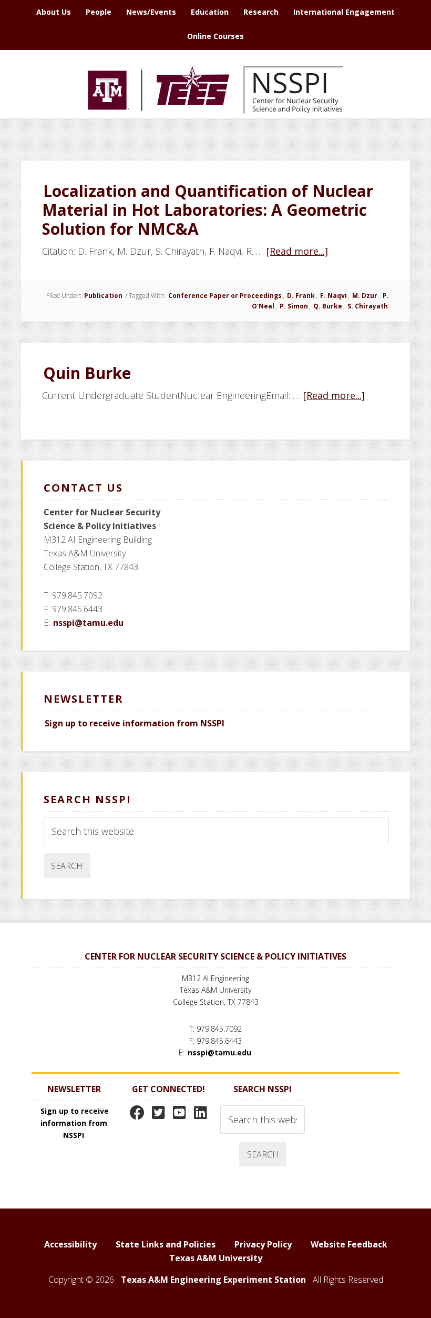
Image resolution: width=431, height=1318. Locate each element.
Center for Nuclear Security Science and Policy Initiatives (215, 89)
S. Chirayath (367, 306)
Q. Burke (327, 306)
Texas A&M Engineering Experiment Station (213, 1279)
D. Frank (301, 295)
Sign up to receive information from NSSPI (134, 723)
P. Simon (294, 306)
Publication (103, 295)
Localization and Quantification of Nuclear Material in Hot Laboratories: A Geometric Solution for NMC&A (207, 209)
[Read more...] (297, 251)
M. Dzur (364, 295)
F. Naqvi (333, 295)
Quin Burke (87, 373)
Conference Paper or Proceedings (225, 295)
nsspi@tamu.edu (88, 622)
